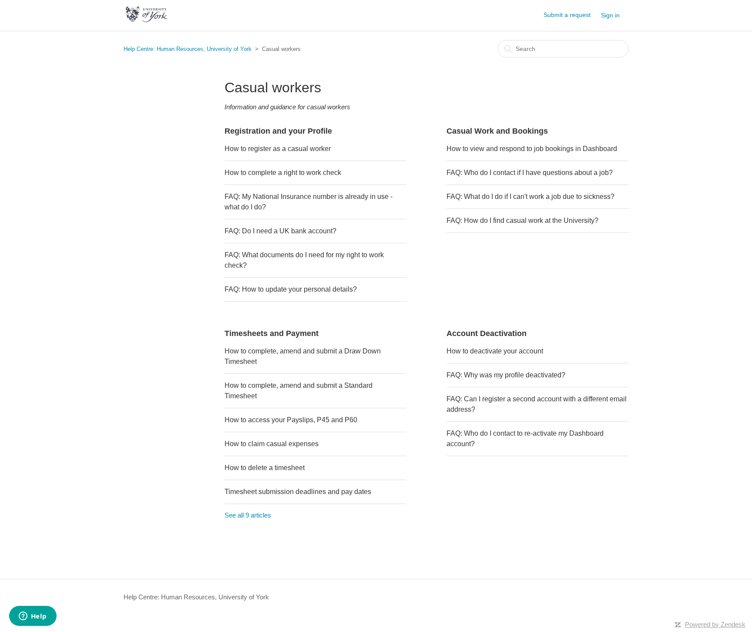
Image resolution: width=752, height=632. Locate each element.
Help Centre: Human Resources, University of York (188, 49)
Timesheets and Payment (272, 333)
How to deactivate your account (494, 351)
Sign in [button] (610, 15)
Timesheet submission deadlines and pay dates (298, 491)
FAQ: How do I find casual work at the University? (522, 220)
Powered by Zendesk (715, 624)
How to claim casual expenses (272, 443)
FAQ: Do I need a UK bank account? (280, 231)
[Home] (147, 20)
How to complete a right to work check (283, 172)
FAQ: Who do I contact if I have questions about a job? (529, 172)
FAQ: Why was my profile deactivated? (505, 375)
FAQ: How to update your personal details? (291, 289)
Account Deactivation (486, 333)
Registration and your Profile (278, 131)
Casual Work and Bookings (497, 131)
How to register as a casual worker (278, 148)
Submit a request (567, 14)
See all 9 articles (248, 515)
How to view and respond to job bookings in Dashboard (531, 148)
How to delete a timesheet (265, 467)
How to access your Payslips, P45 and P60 (291, 420)
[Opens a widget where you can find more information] (33, 617)
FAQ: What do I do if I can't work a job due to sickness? (530, 196)
